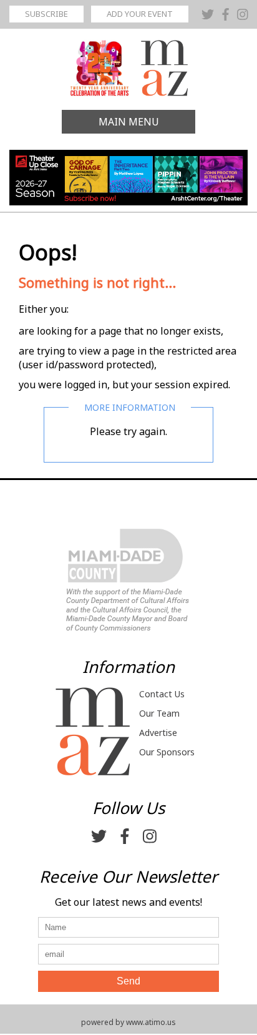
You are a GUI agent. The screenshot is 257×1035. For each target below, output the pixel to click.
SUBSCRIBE (46, 13)
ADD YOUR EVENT (140, 13)
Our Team (159, 713)
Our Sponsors (167, 752)
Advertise (158, 732)
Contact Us (162, 694)
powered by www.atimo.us (128, 1022)
